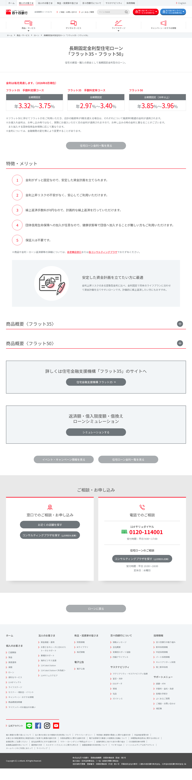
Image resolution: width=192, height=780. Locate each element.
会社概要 (117, 647)
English (182, 3)
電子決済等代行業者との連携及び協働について (108, 738)
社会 (115, 693)
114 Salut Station (48, 665)
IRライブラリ (82, 647)
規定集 (159, 708)
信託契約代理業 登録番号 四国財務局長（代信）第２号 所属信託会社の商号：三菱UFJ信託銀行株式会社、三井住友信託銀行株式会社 (128, 764)
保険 (10, 667)
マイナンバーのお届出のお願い (22, 707)
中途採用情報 (162, 652)
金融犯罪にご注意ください (17, 741)
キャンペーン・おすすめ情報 (21, 697)
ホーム (11, 3)
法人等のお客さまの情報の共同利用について (53, 734)
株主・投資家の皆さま (67, 3)
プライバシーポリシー (84, 734)
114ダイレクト (14, 682)
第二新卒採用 (162, 667)
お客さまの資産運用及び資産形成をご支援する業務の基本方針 (31, 738)
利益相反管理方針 (141, 734)
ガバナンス (118, 698)
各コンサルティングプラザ (103, 252)
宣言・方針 (118, 678)
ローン (11, 672)
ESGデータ (117, 683)
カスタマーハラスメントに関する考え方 (62, 745)
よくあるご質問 (87, 12)
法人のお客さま (45, 3)
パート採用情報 (163, 657)
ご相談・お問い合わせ (68, 12)
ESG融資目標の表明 (137, 741)
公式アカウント (15, 725)
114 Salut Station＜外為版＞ (53, 670)
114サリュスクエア (49, 675)
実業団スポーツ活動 (121, 652)
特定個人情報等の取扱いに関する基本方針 (113, 734)
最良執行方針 (36, 745)
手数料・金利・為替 (165, 688)
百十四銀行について (91, 3)
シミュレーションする (96, 432)
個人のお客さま (26, 3)
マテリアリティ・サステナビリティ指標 (130, 673)
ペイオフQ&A (116, 745)
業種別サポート (47, 655)
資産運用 (12, 662)
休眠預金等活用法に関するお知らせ (145, 738)
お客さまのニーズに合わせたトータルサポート (53, 649)
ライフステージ (15, 687)
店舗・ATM (160, 683)
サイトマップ (42, 748)
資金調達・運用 (47, 642)
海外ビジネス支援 (48, 660)
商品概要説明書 (15, 702)
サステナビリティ (114, 3)
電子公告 (79, 662)
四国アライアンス (120, 657)
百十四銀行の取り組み (166, 642)
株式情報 (81, 652)
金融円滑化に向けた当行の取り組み (110, 741)
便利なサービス (15, 677)
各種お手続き (162, 693)
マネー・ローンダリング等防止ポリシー (76, 741)
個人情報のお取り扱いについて (18, 734)
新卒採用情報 (162, 647)
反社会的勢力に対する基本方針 (44, 741)
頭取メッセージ (119, 642)
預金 (10, 657)
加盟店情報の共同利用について (94, 745)
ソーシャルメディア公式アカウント (140, 745)
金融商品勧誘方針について (17, 745)
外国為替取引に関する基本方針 (72, 738)
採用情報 (131, 3)
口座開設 (12, 652)
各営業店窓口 (74, 252)
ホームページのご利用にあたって (19, 748)
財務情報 (81, 642)
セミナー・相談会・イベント (21, 692)
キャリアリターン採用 (165, 662)
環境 (115, 688)
